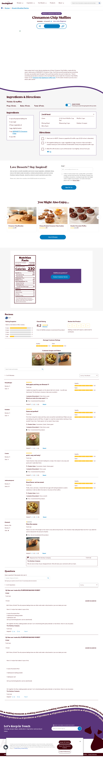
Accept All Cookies (65, 742)
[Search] (99, 3)
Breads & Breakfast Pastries (51, 13)
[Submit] (99, 3)
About (61, 3)
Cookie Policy (17, 748)
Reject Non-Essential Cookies (65, 746)
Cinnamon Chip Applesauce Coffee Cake (44, 77)
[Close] (80, 741)
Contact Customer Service (60, 277)
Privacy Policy (76, 180)
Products (52, 3)
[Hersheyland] (2, 8)
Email (63, 166)
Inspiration (30, 3)
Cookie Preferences (92, 754)
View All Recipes (52, 237)
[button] (68, 105)
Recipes (19, 3)
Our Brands (41, 3)
